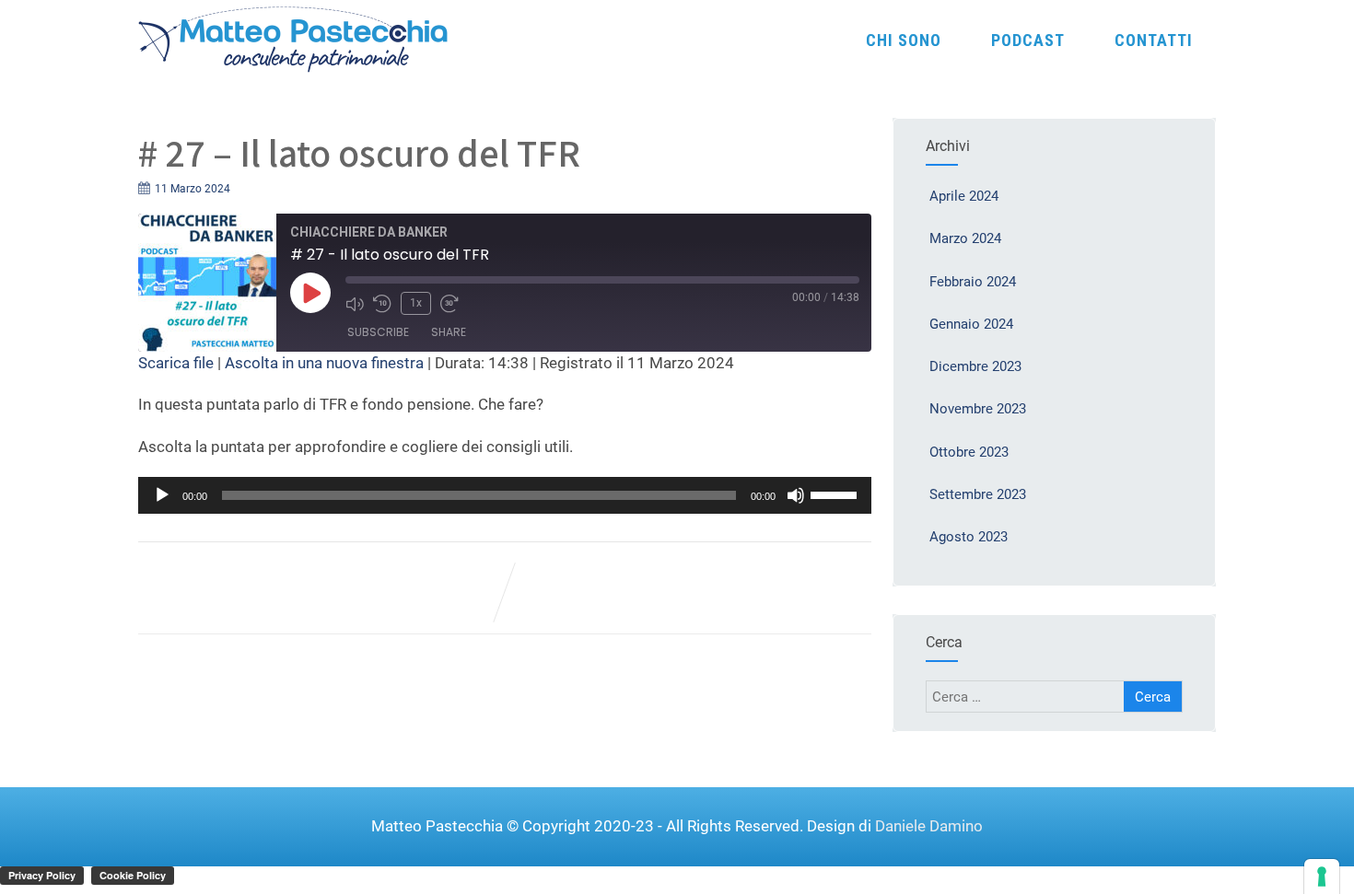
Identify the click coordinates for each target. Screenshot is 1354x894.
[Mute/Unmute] (354, 304)
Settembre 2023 (977, 494)
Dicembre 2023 (975, 366)
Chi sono (903, 40)
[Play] (310, 293)
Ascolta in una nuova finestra (324, 363)
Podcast (1028, 40)
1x (416, 302)
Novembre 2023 (977, 409)
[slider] (836, 493)
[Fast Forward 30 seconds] (449, 304)
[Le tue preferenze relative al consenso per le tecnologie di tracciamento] (1321, 876)
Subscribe (378, 332)
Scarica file (176, 363)
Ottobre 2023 (969, 452)
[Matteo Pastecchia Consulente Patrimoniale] (293, 37)
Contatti (1154, 40)
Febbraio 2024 (972, 281)
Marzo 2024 (965, 238)
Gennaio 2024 (971, 324)
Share (448, 332)
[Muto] (796, 495)
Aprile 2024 (963, 196)
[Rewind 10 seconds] (382, 304)
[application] (504, 495)
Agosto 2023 (968, 536)
